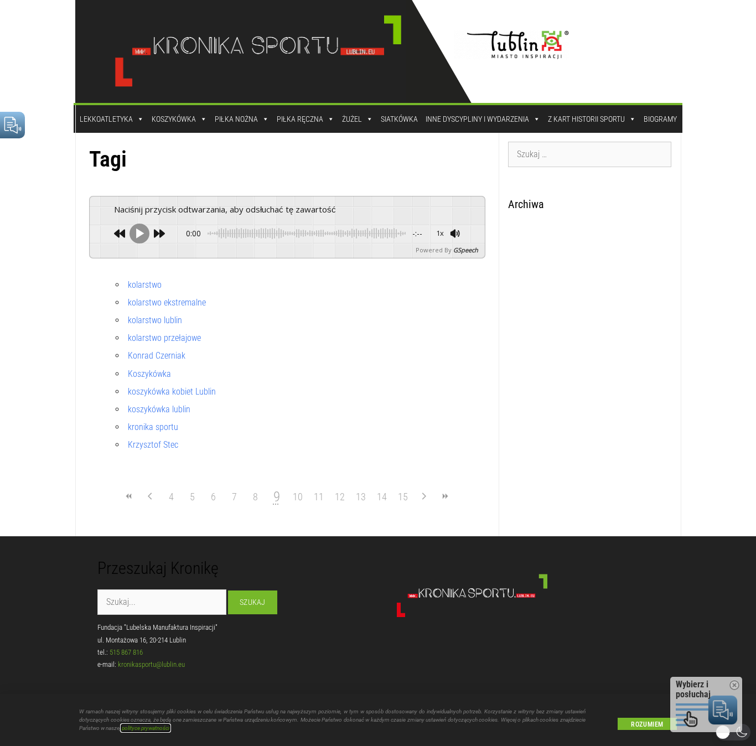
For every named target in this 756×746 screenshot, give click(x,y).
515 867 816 (126, 652)
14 (382, 496)
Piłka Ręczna (300, 119)
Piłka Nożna (236, 119)
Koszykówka (174, 119)
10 (298, 496)
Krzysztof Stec (153, 444)
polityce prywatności (145, 728)
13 (361, 496)
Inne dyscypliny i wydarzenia (477, 119)
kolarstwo (145, 284)
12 (340, 496)
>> (444, 496)
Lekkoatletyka (106, 119)
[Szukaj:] (590, 153)
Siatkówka (399, 119)
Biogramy (660, 119)
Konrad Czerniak (156, 355)
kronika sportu (153, 427)
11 (319, 496)
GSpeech (465, 250)
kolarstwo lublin (155, 320)
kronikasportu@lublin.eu (151, 664)
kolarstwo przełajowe (164, 338)
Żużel (352, 119)
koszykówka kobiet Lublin (172, 391)
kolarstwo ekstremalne (167, 302)
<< (129, 496)
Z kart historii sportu (586, 119)
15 (403, 496)
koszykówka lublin (159, 409)
